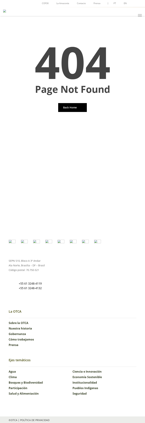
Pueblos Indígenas (85, 388)
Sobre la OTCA (18, 323)
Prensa (13, 345)
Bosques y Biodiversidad (26, 382)
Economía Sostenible (87, 377)
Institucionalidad (84, 382)
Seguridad (79, 393)
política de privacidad (35, 420)
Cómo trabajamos (21, 339)
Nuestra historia (20, 328)
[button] (140, 15)
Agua (12, 371)
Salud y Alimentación (24, 393)
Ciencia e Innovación (87, 371)
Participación (18, 388)
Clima (13, 377)
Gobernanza (17, 334)
